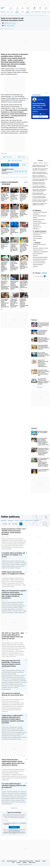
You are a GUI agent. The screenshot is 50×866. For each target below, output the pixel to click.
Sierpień (44, 273)
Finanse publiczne (37, 234)
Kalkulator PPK (36, 225)
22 (44, 276)
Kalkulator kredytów (37, 221)
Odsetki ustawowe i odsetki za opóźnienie (39, 245)
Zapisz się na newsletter (17, 160)
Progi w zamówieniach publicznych (38, 254)
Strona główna (3, 15)
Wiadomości (17, 15)
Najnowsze (41, 162)
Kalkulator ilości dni (37, 226)
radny (12, 96)
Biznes (11, 11)
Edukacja (44, 11)
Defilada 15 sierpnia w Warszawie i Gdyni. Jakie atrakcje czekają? (40, 200)
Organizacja (10, 520)
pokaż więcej (14, 808)
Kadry (8, 11)
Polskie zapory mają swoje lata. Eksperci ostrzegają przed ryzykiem (40, 173)
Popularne (35, 162)
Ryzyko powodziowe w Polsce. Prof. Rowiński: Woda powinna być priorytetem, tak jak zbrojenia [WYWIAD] (40, 166)
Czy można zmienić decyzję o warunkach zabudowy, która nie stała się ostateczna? (39, 197)
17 (34, 276)
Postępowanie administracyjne (39, 232)
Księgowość (3, 11)
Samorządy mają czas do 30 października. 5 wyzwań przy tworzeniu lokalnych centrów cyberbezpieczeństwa (38, 183)
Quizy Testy (35, 266)
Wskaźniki (37, 243)
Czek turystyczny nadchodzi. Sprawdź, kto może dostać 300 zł (39, 187)
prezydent (17, 68)
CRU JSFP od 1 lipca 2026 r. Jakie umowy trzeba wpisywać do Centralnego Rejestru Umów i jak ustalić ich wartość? (40, 180)
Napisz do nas (22, 157)
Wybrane (45, 162)
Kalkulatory (38, 210)
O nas (3, 861)
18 (36, 276)
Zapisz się (40, 116)
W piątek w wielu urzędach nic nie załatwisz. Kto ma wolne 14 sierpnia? (39, 204)
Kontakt (18, 862)
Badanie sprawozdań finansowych (40, 257)
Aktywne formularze (40, 231)
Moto (33, 11)
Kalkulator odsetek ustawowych (40, 223)
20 (40, 276)
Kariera (44, 861)
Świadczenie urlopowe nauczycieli (40, 248)
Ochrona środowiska (37, 238)
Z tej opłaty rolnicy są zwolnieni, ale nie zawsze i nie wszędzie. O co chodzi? (40, 169)
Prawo (22, 11)
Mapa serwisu (32, 862)
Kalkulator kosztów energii (38, 219)
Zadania (21, 520)
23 (46, 276)
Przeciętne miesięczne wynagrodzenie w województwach (40, 250)
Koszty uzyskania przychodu (39, 260)
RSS (13, 862)
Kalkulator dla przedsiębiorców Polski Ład (39, 216)
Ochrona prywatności (12, 861)
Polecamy (34, 428)
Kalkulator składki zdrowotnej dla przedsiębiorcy (40, 213)
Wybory (34, 240)
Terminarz (38, 273)
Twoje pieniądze (28, 12)
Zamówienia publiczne (38, 236)
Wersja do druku (8, 157)
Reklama (25, 862)
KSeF (48, 11)
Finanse (16, 520)
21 (42, 276)
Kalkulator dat (36, 228)
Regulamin (37, 861)
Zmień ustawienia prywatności (26, 861)
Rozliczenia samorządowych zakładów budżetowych (39, 263)
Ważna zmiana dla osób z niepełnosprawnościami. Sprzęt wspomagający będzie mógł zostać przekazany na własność (40, 194)
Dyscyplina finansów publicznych (40, 259)
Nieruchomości (38, 11)
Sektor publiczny (17, 12)
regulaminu (17, 823)
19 (38, 276)
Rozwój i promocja (29, 520)
